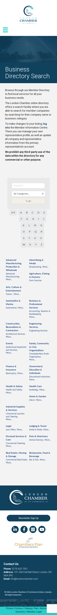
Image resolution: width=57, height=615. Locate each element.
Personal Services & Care (16, 438)
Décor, (32, 400)
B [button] (26, 213)
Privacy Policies (14, 608)
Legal (8, 426)
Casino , (9, 294)
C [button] (32, 213)
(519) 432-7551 (20, 568)
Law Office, (11, 430)
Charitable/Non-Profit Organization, (39, 355)
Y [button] (36, 244)
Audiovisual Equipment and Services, (16, 348)
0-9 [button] (13, 213)
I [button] (38, 219)
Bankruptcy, (11, 373)
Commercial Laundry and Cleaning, (15, 415)
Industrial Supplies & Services (15, 408)
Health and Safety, (14, 390)
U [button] (35, 238)
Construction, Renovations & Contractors (13, 327)
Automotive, (11, 308)
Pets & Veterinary (38, 436)
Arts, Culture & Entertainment (14, 289)
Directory (20, 611)
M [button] (35, 225)
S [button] (23, 238)
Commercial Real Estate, (16, 460)
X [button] (30, 244)
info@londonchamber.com (24, 578)
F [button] (21, 219)
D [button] (38, 213)
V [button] (41, 238)
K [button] (23, 225)
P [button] (29, 232)
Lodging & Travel (37, 426)
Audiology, (33, 390)
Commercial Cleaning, (15, 443)
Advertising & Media (36, 262)
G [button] (27, 219)
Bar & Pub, (34, 460)
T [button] (29, 238)
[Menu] (5, 30)
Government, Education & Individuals (36, 369)
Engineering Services (35, 325)
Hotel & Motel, (36, 430)
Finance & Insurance (11, 368)
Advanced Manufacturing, (13, 275)
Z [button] (41, 244)
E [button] (44, 213)
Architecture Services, (15, 334)
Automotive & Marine (13, 302)
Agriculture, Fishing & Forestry (39, 275)
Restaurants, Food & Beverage (39, 454)
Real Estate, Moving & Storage (16, 454)
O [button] (24, 232)
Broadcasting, (35, 267)
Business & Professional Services (35, 304)
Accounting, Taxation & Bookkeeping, (39, 312)
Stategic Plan (31, 608)
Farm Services (35, 281)
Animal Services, (36, 440)
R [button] (41, 232)
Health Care (35, 386)
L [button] (29, 225)
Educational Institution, (39, 377)
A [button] (21, 213)
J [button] (43, 219)
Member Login (34, 611)
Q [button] (36, 232)
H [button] (33, 219)
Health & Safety (14, 386)
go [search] (29, 201)
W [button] (24, 244)
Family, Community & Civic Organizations (39, 346)
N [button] (41, 225)
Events (9, 343)
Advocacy (45, 608)
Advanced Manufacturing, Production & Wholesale (14, 265)
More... (9, 280)
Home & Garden (37, 396)
